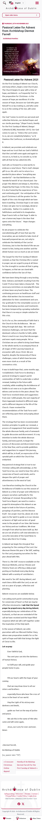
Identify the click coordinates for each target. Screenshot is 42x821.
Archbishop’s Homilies (10, 38)
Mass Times (37, 818)
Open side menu (11, 15)
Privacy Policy (11, 796)
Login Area (32, 796)
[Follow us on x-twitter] (23, 804)
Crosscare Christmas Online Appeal (8, 766)
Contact (35, 794)
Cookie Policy (22, 796)
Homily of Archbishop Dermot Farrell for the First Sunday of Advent (26, 765)
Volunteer (19, 794)
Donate (27, 794)
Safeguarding (9, 794)
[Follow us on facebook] (19, 804)
